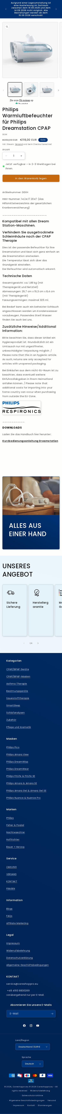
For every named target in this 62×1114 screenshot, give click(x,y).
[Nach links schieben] (3, 90)
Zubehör (11, 719)
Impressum (13, 943)
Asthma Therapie (16, 683)
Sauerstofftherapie (17, 698)
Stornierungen (45, 1105)
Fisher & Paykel (15, 825)
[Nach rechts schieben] (58, 90)
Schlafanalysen (15, 712)
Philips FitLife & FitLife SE (20, 776)
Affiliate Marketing (17, 923)
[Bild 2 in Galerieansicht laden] (31, 89)
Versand (19, 144)
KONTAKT (11, 881)
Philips (10, 818)
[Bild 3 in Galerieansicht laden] (47, 89)
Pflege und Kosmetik (18, 727)
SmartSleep (13, 705)
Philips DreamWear (17, 768)
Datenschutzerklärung (19, 957)
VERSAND (11, 874)
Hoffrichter (13, 839)
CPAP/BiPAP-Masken (18, 676)
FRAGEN (10, 888)
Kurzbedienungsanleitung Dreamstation (30, 441)
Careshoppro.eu (21, 1086)
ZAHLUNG (11, 867)
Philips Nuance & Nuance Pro (23, 797)
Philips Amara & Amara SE (21, 783)
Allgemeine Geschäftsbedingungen (27, 965)
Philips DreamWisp (17, 761)
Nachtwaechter (15, 832)
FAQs (9, 916)
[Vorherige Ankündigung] (5, 9)
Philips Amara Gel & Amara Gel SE (26, 790)
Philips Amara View (17, 754)
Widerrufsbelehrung (18, 950)
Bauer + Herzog (15, 846)
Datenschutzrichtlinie (32, 1095)
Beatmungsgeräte (17, 691)
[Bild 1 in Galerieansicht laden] (15, 89)
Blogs (9, 908)
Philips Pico (12, 747)
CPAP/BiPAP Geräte (17, 669)
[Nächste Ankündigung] (56, 9)
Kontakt (31, 1105)
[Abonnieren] (51, 1013)
